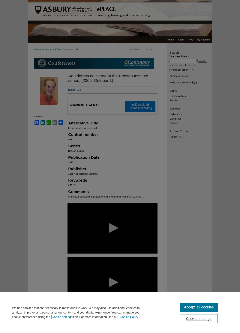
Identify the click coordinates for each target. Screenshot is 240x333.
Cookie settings (62, 317)
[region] (120, 312)
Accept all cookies (199, 307)
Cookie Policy (129, 317)
